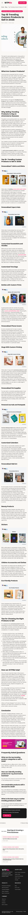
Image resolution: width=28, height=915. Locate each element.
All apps (16, 879)
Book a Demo (5, 904)
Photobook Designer (6, 885)
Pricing (16, 893)
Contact (3, 900)
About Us (4, 899)
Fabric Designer (5, 891)
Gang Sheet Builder (19, 876)
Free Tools (17, 887)
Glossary (17, 891)
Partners (4, 902)
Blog (6, 7)
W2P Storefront (5, 887)
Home (2, 7)
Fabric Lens (17, 878)
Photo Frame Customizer (20, 872)
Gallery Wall (17, 874)
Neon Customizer (5, 893)
